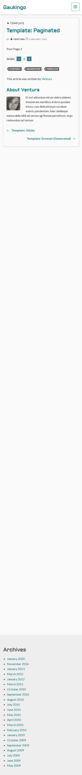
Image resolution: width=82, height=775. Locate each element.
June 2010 (13, 709)
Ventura (19, 39)
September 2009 (18, 745)
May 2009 (14, 765)
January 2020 (16, 659)
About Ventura (22, 90)
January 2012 (16, 679)
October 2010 (16, 689)
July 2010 (13, 704)
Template (17, 23)
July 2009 (13, 755)
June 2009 (13, 760)
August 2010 (15, 699)
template (52, 69)
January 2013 (16, 669)
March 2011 (15, 684)
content (15, 69)
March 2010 (15, 725)
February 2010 (16, 730)
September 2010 (18, 694)
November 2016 (18, 664)
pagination (33, 69)
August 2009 (15, 750)
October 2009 (16, 740)
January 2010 (16, 735)
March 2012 (15, 674)
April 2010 (14, 719)
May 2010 (14, 715)
